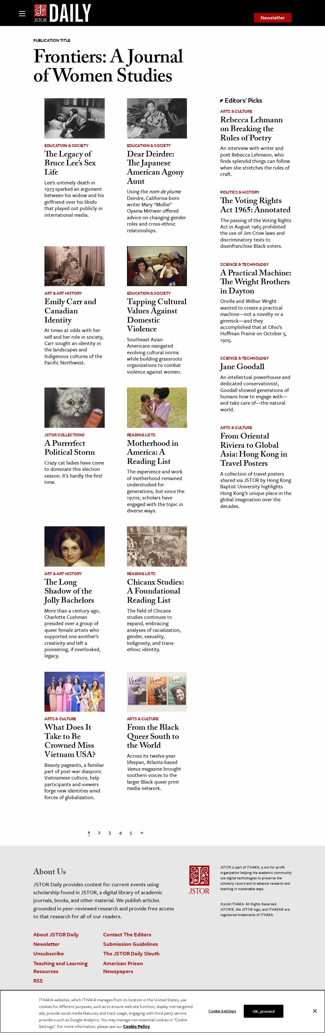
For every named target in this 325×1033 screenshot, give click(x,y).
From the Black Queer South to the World (153, 738)
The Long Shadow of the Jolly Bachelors (69, 592)
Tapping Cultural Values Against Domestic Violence (157, 316)
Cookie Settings (222, 1010)
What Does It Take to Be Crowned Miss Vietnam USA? (70, 742)
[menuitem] (272, 17)
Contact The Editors (127, 934)
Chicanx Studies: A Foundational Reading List (155, 592)
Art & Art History (63, 293)
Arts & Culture (60, 718)
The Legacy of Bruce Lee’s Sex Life (70, 164)
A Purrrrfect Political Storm (69, 449)
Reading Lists (141, 435)
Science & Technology (244, 264)
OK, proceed (263, 1011)
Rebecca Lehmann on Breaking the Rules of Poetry (251, 130)
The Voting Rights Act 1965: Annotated (255, 206)
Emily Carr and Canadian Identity (70, 312)
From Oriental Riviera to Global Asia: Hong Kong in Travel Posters (253, 451)
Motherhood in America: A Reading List (152, 454)
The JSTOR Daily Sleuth (131, 953)
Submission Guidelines (130, 944)
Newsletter (273, 17)
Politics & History (239, 192)
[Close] (315, 1011)
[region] (162, 1011)
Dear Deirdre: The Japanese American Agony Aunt (155, 168)
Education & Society (66, 145)
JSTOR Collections (64, 435)
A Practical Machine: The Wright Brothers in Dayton (255, 283)
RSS (38, 981)
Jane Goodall (242, 368)
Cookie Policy (136, 1026)
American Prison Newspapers (123, 967)
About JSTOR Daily (56, 934)
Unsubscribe (48, 953)
